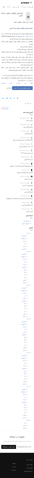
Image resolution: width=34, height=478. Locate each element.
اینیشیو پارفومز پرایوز (27, 36)
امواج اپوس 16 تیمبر (27, 185)
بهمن (24, 280)
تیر (25, 244)
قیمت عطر (26, 81)
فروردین (24, 236)
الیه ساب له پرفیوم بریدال (26, 147)
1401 (28, 353)
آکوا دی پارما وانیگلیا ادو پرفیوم (25, 172)
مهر (25, 270)
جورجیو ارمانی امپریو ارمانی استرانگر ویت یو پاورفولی (19, 198)
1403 (28, 285)
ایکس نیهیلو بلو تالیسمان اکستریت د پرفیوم (21, 166)
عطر (31, 75)
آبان (25, 272)
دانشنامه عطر (25, 224)
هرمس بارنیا (29, 211)
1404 (28, 251)
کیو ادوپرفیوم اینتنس (27, 205)
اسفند (24, 283)
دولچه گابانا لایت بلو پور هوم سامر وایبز (23, 140)
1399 (28, 420)
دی (25, 277)
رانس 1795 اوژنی (28, 159)
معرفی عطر (26, 221)
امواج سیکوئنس (29, 134)
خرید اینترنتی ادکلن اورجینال (14, 83)
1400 (28, 387)
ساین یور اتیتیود (28, 179)
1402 (28, 319)
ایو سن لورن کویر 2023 (27, 153)
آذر (25, 275)
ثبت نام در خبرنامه (9, 447)
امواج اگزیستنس (28, 192)
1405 (28, 233)
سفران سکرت (29, 121)
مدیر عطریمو (14, 7)
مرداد (24, 246)
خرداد (24, 241)
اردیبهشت (23, 238)
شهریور (24, 249)
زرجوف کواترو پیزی (28, 127)
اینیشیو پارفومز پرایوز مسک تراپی (12, 14)
